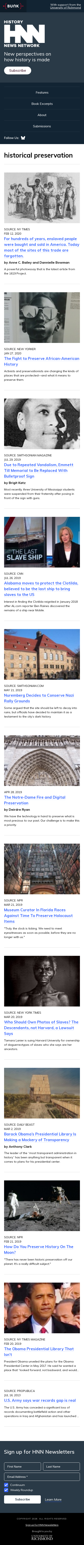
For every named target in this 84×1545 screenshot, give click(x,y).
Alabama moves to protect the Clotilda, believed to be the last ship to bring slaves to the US (41, 589)
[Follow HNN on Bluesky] (23, 138)
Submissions (42, 126)
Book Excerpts (42, 104)
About (42, 115)
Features (42, 92)
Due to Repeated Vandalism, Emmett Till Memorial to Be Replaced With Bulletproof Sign (38, 470)
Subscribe (17, 70)
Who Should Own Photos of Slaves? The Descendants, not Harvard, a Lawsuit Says (41, 1028)
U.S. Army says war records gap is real (40, 1400)
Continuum (17, 1485)
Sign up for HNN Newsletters (41, 1524)
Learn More (53, 1499)
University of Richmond (65, 7)
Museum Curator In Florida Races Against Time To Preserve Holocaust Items (38, 915)
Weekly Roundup (21, 1490)
